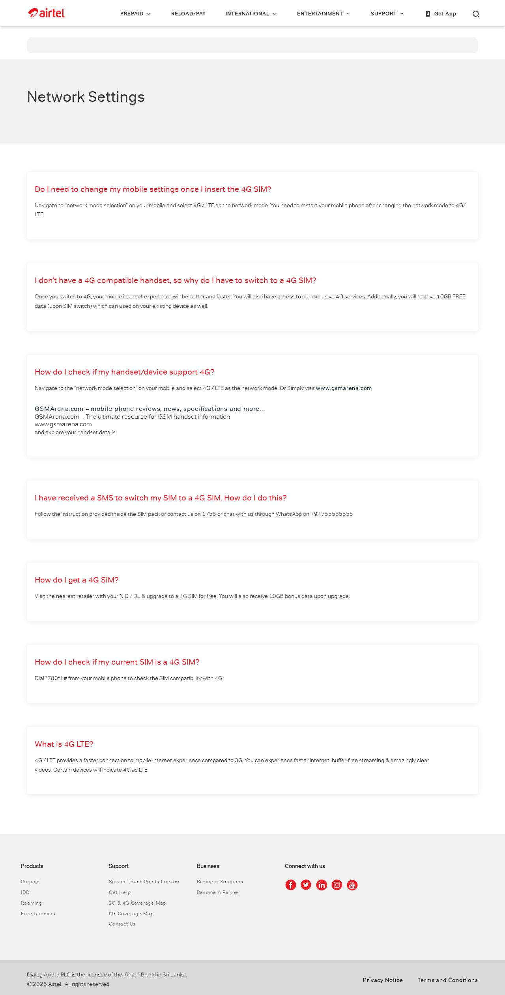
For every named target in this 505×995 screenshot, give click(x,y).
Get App (445, 14)
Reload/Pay (188, 14)
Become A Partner (218, 892)
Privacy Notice (383, 980)
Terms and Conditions (448, 980)
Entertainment (320, 14)
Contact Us (122, 924)
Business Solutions (220, 881)
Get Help (120, 892)
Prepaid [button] (132, 14)
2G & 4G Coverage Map (137, 903)
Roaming (31, 903)
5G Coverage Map (131, 913)
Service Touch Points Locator (144, 881)
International (247, 14)
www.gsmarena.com (344, 388)
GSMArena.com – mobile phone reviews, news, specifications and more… (150, 409)
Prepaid (30, 881)
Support (384, 14)
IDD (25, 892)
